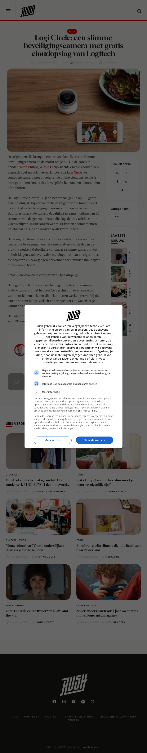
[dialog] (73, 376)
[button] (73, 392)
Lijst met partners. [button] (88, 410)
